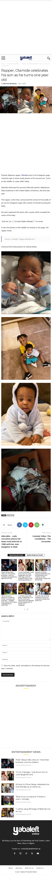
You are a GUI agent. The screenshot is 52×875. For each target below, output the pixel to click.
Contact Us (39, 868)
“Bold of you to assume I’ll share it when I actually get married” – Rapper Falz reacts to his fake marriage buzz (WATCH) (9, 600)
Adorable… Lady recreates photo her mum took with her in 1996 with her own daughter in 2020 (11, 541)
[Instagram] (20, 854)
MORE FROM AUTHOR (35, 555)
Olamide (24, 175)
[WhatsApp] (36, 524)
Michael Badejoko (10, 83)
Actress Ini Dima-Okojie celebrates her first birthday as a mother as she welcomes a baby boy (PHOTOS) (42, 576)
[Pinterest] (31, 524)
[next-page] (27, 609)
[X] (25, 524)
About (11, 868)
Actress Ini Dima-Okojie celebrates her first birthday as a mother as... (32, 785)
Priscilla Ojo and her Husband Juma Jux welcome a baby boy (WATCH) (42, 598)
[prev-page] (24, 609)
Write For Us (29, 868)
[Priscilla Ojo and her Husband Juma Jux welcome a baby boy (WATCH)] (43, 589)
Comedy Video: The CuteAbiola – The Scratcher (41, 539)
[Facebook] (19, 524)
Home (3, 64)
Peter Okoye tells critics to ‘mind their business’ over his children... (32, 761)
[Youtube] (37, 854)
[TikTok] (26, 854)
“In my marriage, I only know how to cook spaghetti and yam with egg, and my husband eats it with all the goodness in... (26, 576)
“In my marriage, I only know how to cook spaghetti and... (32, 773)
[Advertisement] (26, 27)
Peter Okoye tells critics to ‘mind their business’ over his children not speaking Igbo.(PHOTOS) (9, 575)
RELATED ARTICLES (16, 555)
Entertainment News (13, 64)
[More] (42, 524)
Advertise (19, 868)
